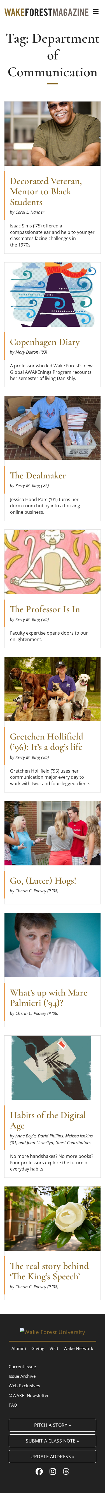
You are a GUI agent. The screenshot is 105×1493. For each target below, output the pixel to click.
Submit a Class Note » (52, 1440)
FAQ (13, 1405)
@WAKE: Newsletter (29, 1395)
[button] (96, 11)
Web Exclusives (24, 1385)
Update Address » (52, 1456)
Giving (38, 1348)
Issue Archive (22, 1376)
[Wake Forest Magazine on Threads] (66, 1471)
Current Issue (22, 1366)
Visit (54, 1348)
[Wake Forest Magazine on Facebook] (39, 1471)
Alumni (18, 1348)
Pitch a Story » (52, 1425)
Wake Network (79, 1348)
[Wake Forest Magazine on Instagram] (53, 1471)
